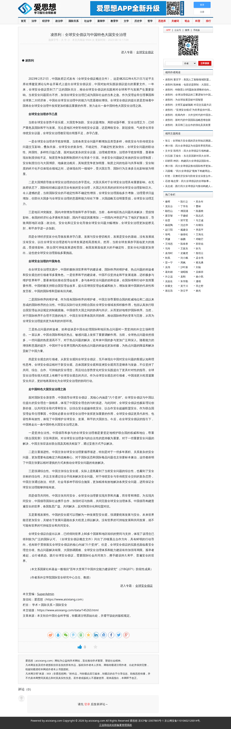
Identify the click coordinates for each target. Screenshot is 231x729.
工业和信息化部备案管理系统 (115, 725)
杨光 (198, 290)
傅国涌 (184, 211)
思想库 (162, 21)
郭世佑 (199, 243)
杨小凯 (199, 276)
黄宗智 (169, 215)
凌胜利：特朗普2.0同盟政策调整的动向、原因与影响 (194, 89)
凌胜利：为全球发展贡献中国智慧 (184, 99)
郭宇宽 (184, 220)
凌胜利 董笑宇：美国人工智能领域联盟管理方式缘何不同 (197, 79)
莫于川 (184, 286)
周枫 (183, 262)
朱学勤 (184, 281)
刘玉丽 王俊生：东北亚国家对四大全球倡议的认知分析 (195, 155)
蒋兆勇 (199, 262)
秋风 (167, 257)
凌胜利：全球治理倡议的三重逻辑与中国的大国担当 (194, 94)
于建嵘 (184, 215)
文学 (126, 21)
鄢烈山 (169, 211)
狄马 (198, 248)
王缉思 (169, 243)
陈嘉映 (199, 211)
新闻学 (101, 21)
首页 (23, 21)
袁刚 (183, 276)
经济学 (46, 21)
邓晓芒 (199, 239)
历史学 (138, 21)
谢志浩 (169, 290)
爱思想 (47, 9)
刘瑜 (198, 267)
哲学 (150, 21)
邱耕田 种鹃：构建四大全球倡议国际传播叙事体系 (193, 160)
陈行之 (184, 201)
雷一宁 (169, 262)
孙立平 (184, 290)
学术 (35, 605)
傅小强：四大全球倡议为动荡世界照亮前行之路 (191, 145)
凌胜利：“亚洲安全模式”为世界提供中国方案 (190, 109)
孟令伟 (199, 257)
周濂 (167, 239)
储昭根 (184, 272)
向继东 (199, 225)
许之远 (169, 276)
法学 (34, 21)
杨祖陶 (169, 225)
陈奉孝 (184, 243)
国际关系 (74, 21)
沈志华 (184, 225)
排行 (208, 21)
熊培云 (199, 253)
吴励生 (169, 281)
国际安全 (61, 605)
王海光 (199, 234)
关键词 (175, 21)
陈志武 (199, 215)
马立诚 (199, 220)
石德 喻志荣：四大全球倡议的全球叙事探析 (189, 181)
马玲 (167, 248)
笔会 (187, 21)
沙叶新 (184, 267)
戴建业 (184, 229)
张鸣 (167, 234)
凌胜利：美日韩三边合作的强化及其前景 (188, 125)
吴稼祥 (199, 272)
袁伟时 (169, 253)
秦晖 (167, 201)
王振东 (184, 248)
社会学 (88, 21)
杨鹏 (183, 239)
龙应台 (169, 206)
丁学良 (184, 206)
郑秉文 (169, 286)
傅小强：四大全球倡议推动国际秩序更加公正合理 (193, 166)
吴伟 (167, 267)
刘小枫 (184, 257)
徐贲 (167, 220)
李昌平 (199, 229)
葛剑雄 (169, 272)
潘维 (198, 281)
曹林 (198, 206)
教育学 (114, 21)
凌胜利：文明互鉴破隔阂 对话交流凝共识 (188, 104)
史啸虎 (184, 253)
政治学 (59, 21)
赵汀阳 (169, 229)
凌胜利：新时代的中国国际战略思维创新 (188, 120)
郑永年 (199, 201)
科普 (197, 21)
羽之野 (199, 286)
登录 (87, 704)
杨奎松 (184, 234)
